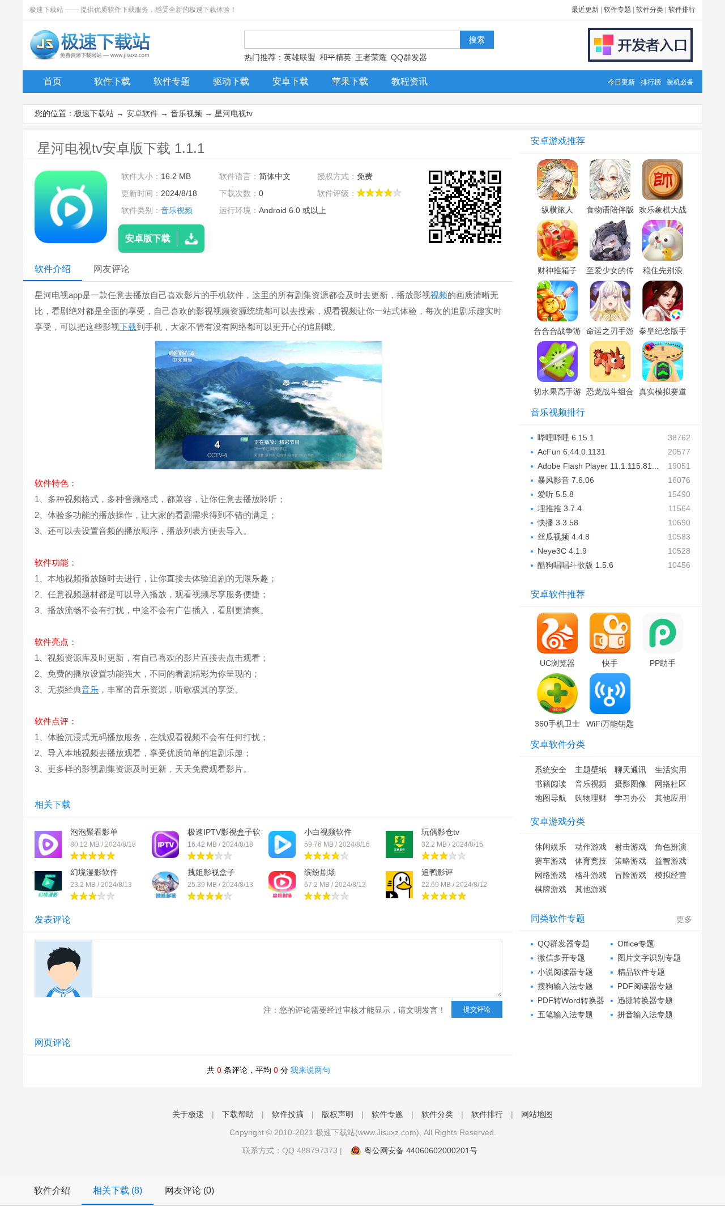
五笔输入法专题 (565, 1014)
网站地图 (537, 1114)
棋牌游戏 (550, 889)
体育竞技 (591, 860)
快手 (610, 663)
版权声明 (337, 1114)
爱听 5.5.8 (556, 494)
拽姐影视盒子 (211, 872)
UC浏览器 (557, 663)
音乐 (90, 689)
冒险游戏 (630, 875)
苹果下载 (350, 81)
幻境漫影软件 (94, 872)
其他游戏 (591, 889)
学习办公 (630, 797)
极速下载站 (94, 113)
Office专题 (635, 943)
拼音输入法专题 (645, 1014)
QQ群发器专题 (564, 943)
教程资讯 (409, 81)
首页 (53, 81)
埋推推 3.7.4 (560, 508)
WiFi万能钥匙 (610, 723)
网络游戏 (550, 875)
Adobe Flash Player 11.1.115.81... (598, 465)
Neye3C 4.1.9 (562, 550)
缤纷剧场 (320, 872)
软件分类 (649, 10)
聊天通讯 (630, 769)
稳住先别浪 (663, 270)
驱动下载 (231, 81)
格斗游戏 (591, 875)
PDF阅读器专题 (645, 986)
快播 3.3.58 (558, 522)
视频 (438, 295)
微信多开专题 (561, 957)
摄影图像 (630, 783)
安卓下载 (290, 81)
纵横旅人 (557, 209)
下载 (128, 327)
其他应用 (670, 797)
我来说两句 (310, 1070)
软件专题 (617, 10)
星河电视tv (234, 113)
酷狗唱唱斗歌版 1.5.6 (575, 565)
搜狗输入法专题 (565, 986)
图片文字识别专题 (649, 957)
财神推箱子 (557, 270)
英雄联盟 (299, 57)
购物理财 (591, 797)
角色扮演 (670, 846)
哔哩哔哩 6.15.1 (566, 437)
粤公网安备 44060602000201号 (420, 1150)
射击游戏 (630, 846)
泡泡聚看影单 (94, 831)
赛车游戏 (550, 860)
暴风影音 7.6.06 (566, 480)
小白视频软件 (328, 831)
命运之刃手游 (610, 331)
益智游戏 (670, 860)
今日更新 (621, 82)
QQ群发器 (409, 57)
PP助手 (663, 663)
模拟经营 (670, 875)
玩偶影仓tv (440, 831)
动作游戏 (591, 846)
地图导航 (550, 797)
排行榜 (651, 82)
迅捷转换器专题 (645, 1000)
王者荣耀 (371, 57)
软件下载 (112, 81)
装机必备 (680, 82)
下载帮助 (238, 1114)
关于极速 (188, 1114)
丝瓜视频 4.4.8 (564, 536)
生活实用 (670, 769)
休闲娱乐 (550, 846)
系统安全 (550, 769)
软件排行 (682, 10)
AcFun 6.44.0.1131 (571, 451)
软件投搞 (288, 1114)
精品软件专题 (641, 971)
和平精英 (335, 57)
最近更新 (585, 10)
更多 (684, 919)
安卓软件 (142, 113)
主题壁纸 (591, 769)
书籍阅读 (550, 783)
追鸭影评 (437, 872)
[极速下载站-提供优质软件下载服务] (89, 59)
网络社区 (670, 783)
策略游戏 (630, 860)
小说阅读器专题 (565, 971)
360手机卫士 (557, 723)
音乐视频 (186, 113)
